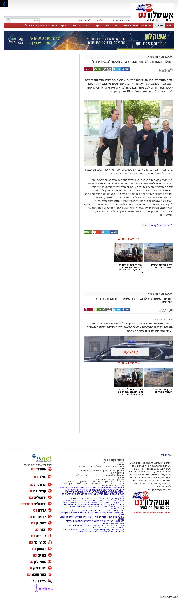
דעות (121, 481)
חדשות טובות (107, 504)
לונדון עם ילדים (66, 488)
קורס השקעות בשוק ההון (89, 504)
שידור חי (146, 25)
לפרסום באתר (84, 20)
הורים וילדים (118, 504)
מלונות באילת (117, 492)
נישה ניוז (120, 498)
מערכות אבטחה (100, 527)
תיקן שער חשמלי (116, 529)
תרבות (88, 25)
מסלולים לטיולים (117, 500)
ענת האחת (75, 25)
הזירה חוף (88, 525)
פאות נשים (105, 523)
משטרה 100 (118, 466)
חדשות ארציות (85, 466)
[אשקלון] (152, 22)
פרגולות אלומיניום (106, 531)
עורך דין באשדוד (85, 529)
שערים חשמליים (116, 494)
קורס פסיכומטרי (79, 500)
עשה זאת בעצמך (99, 490)
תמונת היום (96, 471)
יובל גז (110, 521)
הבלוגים (84, 481)
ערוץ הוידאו (111, 481)
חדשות (159, 25)
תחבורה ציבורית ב (109, 485)
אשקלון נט (166, 56)
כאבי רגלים (74, 510)
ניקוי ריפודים (106, 525)
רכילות (121, 475)
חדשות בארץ (97, 481)
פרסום (117, 531)
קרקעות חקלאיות (101, 529)
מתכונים (67, 500)
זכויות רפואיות (101, 517)
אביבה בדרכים (48, 25)
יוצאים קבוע (86, 502)
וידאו (117, 25)
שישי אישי (96, 483)
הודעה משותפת (161, 320)
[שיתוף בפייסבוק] (125, 70)
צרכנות (106, 462)
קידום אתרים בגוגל (115, 490)
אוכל (122, 462)
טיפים (95, 494)
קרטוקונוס (76, 494)
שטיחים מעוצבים (99, 521)
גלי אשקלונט (29, 25)
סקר (97, 25)
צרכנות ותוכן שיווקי (114, 460)
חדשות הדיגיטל (71, 490)
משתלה (97, 525)
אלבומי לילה (109, 471)
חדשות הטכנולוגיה (108, 498)
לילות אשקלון (109, 475)
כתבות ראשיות (72, 481)
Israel (90, 517)
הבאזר (76, 488)
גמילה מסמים (108, 512)
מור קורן (105, 502)
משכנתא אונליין (72, 512)
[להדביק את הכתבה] (96, 233)
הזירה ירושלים (114, 527)
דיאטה (120, 502)
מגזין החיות (94, 492)
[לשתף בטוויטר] (116, 70)
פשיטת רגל (96, 502)
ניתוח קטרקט (86, 494)
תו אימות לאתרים (80, 492)
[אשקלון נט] (166, 454)
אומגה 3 (75, 521)
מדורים (121, 483)
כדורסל (112, 479)
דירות (113, 508)
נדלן (114, 462)
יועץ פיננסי (118, 512)
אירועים (84, 471)
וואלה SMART (81, 517)
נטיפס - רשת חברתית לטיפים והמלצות (152, 512)
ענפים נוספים (99, 479)
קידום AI (68, 492)
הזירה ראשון (78, 525)
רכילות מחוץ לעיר (83, 475)
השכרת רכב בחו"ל (88, 488)
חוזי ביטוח (92, 510)
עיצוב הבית (104, 494)
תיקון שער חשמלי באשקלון (112, 506)
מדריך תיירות (85, 490)
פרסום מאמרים (104, 488)
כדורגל (121, 479)
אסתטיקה (70, 517)
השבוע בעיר (130, 25)
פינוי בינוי (95, 498)
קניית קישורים (118, 488)
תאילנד (97, 506)
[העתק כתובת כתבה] (107, 70)
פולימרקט (84, 510)
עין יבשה (119, 510)
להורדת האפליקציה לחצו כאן (157, 225)
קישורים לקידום (94, 512)
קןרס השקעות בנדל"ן (72, 502)
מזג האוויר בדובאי (107, 510)
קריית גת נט (73, 529)
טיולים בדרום (103, 500)
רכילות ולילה (117, 473)
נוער (112, 483)
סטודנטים (114, 523)
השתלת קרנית (87, 506)
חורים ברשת (105, 492)
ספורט (107, 25)
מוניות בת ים (118, 525)
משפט (107, 466)
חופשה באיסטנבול (116, 517)
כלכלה (98, 466)
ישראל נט (119, 521)
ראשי (169, 25)
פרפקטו (83, 512)
